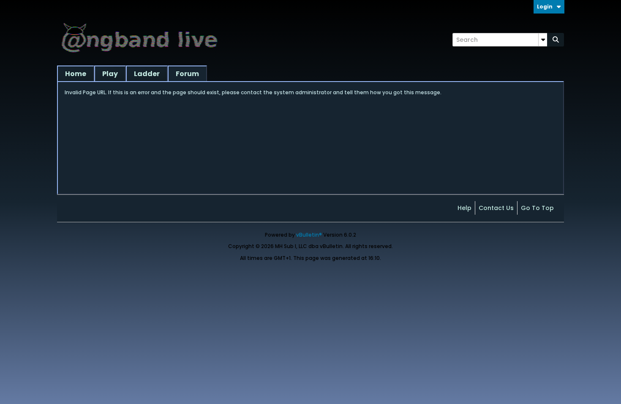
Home (75, 74)
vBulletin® (309, 234)
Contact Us (496, 208)
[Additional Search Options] (542, 39)
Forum (187, 74)
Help (464, 208)
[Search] (555, 39)
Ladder (147, 74)
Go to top (537, 208)
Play (110, 74)
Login (545, 6)
